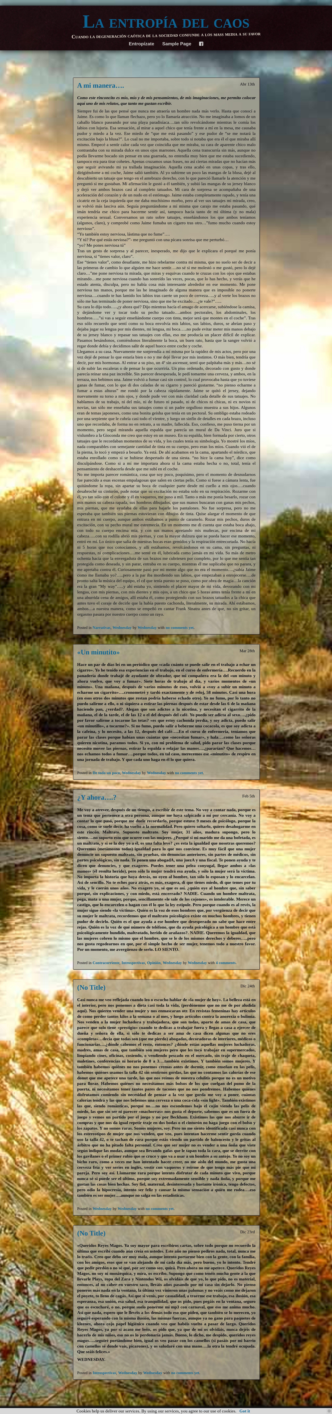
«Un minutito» (98, 652)
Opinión (154, 963)
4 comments (226, 963)
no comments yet (180, 627)
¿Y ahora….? (96, 797)
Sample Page (176, 43)
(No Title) (91, 987)
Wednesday (122, 627)
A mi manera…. (100, 85)
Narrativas (101, 627)
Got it (244, 1411)
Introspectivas (133, 963)
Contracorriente (106, 963)
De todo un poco (106, 773)
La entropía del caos (166, 21)
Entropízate (141, 43)
